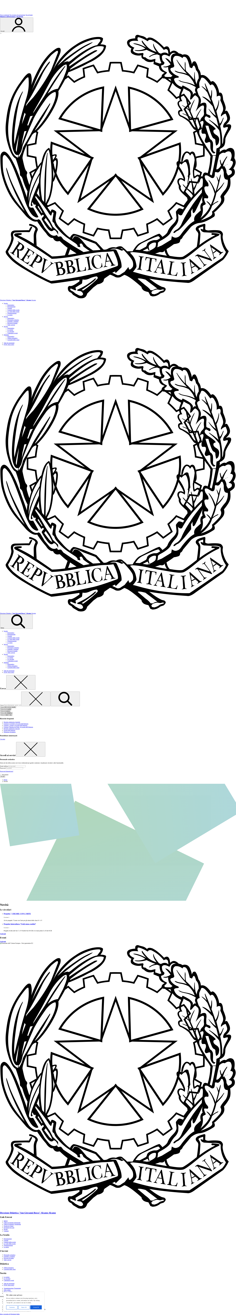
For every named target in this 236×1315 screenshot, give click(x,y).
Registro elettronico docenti (12, 729)
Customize (12, 1307)
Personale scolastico (13, 320)
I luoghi (9, 308)
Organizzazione (12, 313)
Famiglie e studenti (12, 321)
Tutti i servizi (11, 325)
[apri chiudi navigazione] (0, 33)
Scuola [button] (6, 303)
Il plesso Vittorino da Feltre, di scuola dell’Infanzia (18, 727)
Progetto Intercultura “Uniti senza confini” (20, 924)
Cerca (1, 705)
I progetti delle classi (13, 340)
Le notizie (10, 330)
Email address (4, 766)
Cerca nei (5, 711)
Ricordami (5, 774)
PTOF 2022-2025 (9, 344)
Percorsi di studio (12, 323)
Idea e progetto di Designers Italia (10, 1314)
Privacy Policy (8, 1291)
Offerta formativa (12, 338)
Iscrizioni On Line (9, 1227)
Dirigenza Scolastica (10, 732)
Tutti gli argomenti (9, 343)
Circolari (2, 739)
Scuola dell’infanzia (9, 730)
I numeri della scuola (13, 310)
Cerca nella (6, 713)
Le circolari (10, 331)
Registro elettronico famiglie (12, 722)
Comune (6, 1231)
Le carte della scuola (13, 311)
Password (3, 768)
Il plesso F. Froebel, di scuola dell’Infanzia (16, 724)
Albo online (7, 1290)
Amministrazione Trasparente (12, 1288)
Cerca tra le (6, 709)
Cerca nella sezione (8, 707)
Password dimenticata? (6, 771)
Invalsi (6, 1229)
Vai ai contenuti (4, 15)
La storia (9, 315)
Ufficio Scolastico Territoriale (12, 1224)
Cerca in (6, 715)
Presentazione (11, 306)
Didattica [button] (6, 335)
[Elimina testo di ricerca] (35, 699)
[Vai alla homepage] (118, 298)
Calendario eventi (12, 333)
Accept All (36, 1307)
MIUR (6, 1221)
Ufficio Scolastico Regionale (12, 1222)
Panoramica (10, 305)
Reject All (24, 1307)
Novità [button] (6, 326)
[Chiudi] (20, 682)
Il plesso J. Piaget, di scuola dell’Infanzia (15, 725)
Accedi (2, 776)
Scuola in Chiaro (8, 1226)
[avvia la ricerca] (65, 699)
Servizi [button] (6, 316)
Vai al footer (29, 15)
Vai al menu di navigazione (17, 15)
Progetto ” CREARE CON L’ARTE (17, 914)
